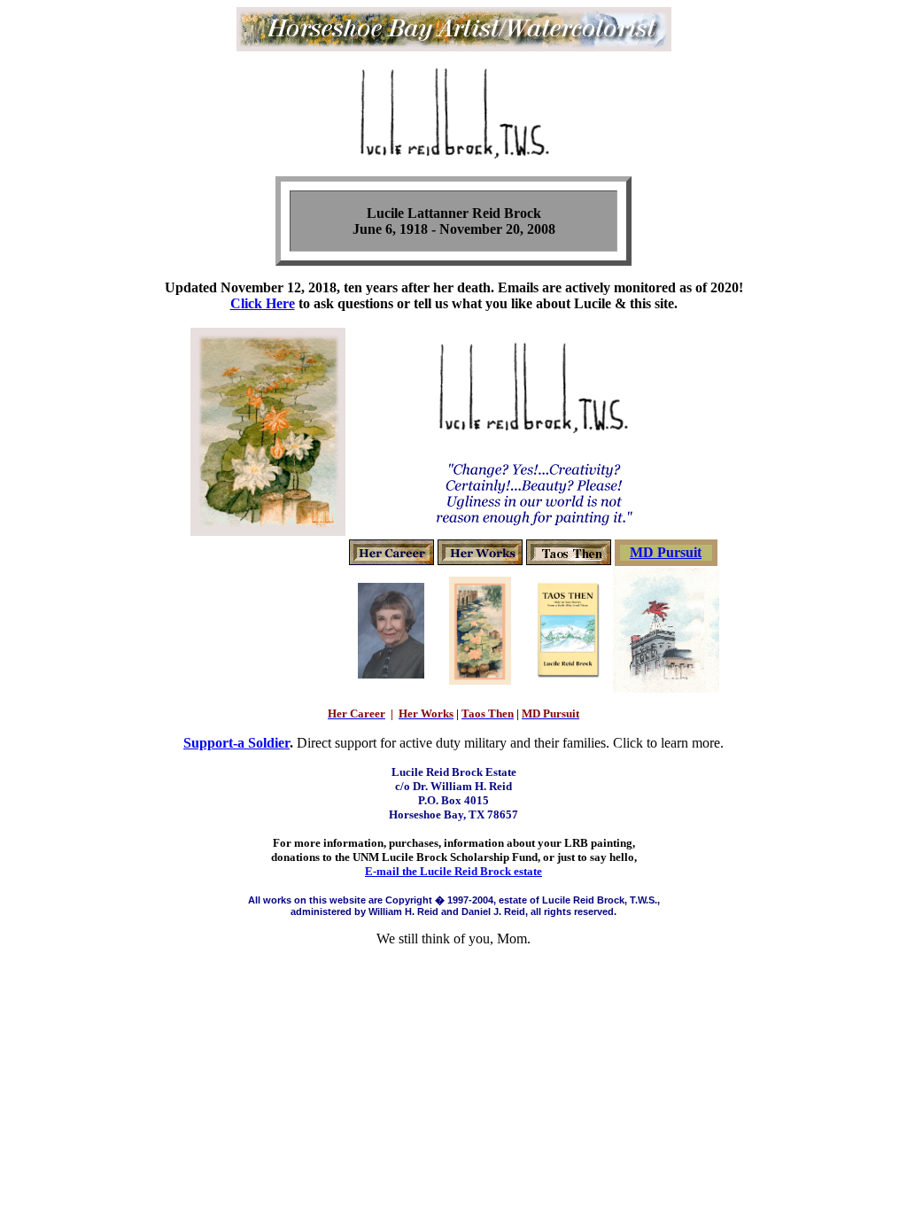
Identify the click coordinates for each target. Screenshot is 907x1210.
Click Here (262, 303)
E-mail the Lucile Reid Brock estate (453, 871)
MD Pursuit (666, 552)
